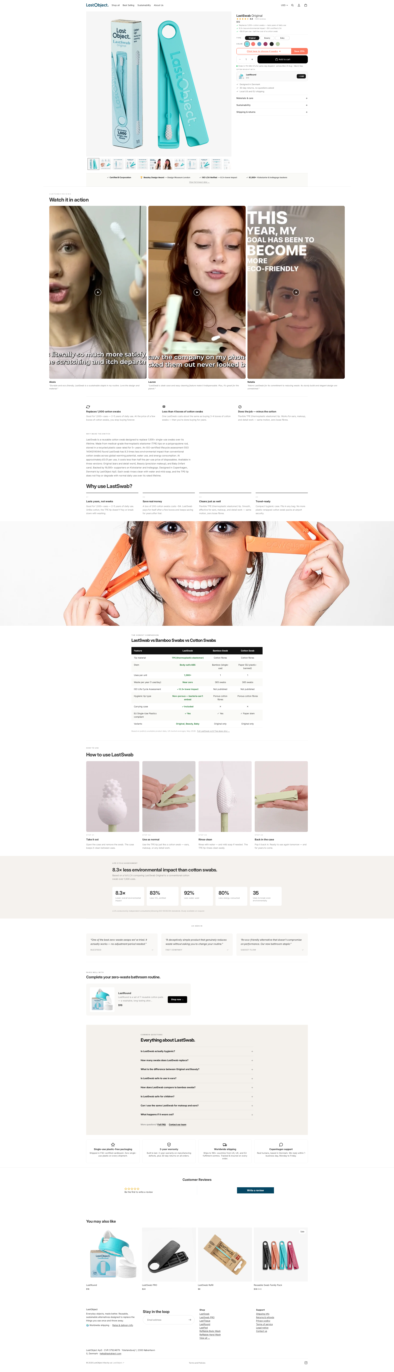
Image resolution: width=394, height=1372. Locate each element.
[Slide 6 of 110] (155, 164)
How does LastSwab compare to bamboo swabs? (168, 1087)
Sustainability (243, 105)
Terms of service (264, 1324)
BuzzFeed (95, 950)
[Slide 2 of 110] (105, 164)
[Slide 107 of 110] (191, 164)
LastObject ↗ (118, 1363)
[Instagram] (306, 1363)
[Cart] (305, 5)
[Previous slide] (90, 1254)
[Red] (265, 44)
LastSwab (204, 1313)
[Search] (292, 5)
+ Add (301, 76)
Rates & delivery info (122, 1325)
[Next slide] (135, 1254)
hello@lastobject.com (110, 1353)
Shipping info (262, 1313)
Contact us (261, 1331)
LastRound (204, 1324)
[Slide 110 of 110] (228, 164)
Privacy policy (263, 1320)
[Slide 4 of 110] (130, 164)
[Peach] (253, 44)
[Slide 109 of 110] (216, 164)
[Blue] (259, 44)
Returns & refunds (265, 1317)
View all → (204, 1338)
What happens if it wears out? (157, 1114)
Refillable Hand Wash (210, 1334)
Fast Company (174, 950)
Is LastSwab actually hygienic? (158, 1051)
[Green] (278, 44)
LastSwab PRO (207, 1317)
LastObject (98, 1363)
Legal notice (262, 1327)
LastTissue (204, 1320)
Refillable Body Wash (210, 1331)
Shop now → (177, 999)
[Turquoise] (247, 44)
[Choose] (135, 1277)
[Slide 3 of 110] (118, 164)
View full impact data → (199, 182)
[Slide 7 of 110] (167, 164)
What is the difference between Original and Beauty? (170, 1069)
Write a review (255, 1190)
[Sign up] (190, 1320)
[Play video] (97, 292)
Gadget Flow (248, 950)
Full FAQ (161, 1124)
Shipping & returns (245, 112)
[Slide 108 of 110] (204, 164)
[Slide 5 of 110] (142, 164)
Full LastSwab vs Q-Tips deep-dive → (213, 731)
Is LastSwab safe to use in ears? (158, 1078)
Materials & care (244, 98)
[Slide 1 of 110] (93, 164)
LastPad (203, 1327)
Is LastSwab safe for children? (157, 1096)
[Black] (272, 44)
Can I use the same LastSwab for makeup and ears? (170, 1105)
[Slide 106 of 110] (179, 164)
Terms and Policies (197, 1363)
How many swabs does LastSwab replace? (164, 1060)
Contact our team (177, 1124)
